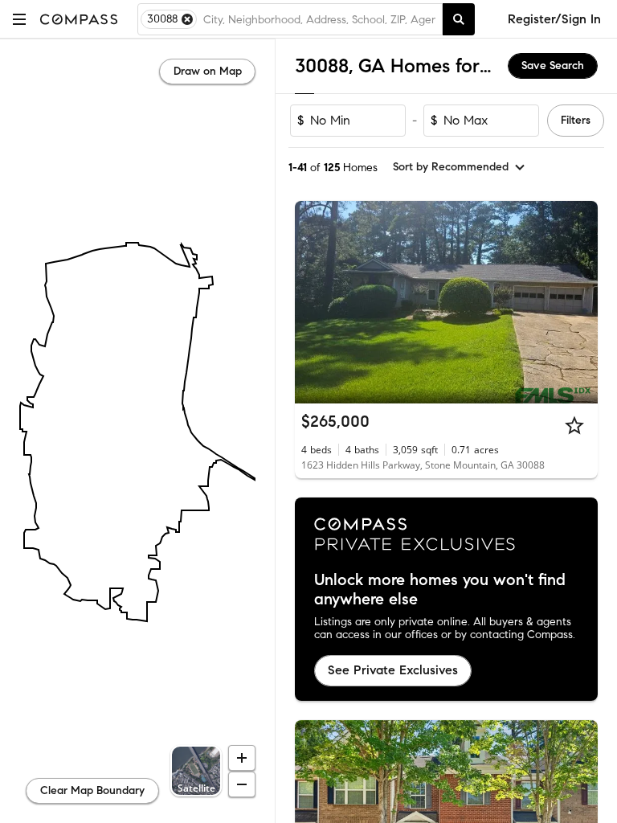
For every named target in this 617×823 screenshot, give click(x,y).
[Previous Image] (314, 302)
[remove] (187, 19)
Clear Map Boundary (92, 790)
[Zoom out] (241, 784)
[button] (19, 19)
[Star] (574, 425)
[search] (459, 19)
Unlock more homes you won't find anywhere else (440, 590)
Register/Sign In (554, 19)
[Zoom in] (241, 758)
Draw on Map (208, 71)
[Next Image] (579, 302)
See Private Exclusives (393, 670)
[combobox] (319, 19)
